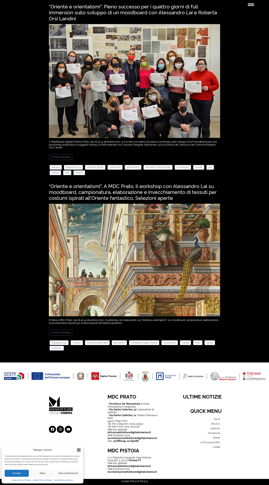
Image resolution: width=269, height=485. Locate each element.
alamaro (56, 167)
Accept (17, 473)
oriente (198, 167)
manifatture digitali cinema (144, 342)
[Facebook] (52, 429)
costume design (95, 167)
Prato (197, 342)
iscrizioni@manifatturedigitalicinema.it (132, 438)
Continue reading (60, 156)
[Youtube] (68, 429)
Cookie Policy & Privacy (21, 480)
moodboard (183, 167)
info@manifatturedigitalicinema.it (129, 432)
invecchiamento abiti (97, 342)
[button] (78, 450)
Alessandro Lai (73, 167)
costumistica (133, 167)
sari (210, 167)
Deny (42, 473)
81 (137, 440)
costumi (77, 342)
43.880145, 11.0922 (124, 440)
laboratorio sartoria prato (158, 167)
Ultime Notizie (202, 397)
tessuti (210, 342)
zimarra (79, 172)
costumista (115, 167)
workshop (57, 348)
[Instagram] (60, 429)
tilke (67, 172)
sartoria (55, 172)
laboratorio (119, 342)
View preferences (68, 473)
